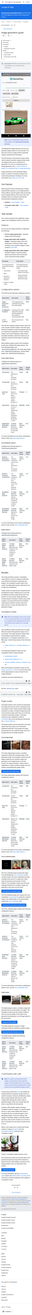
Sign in (28, 2)
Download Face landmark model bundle (14, 905)
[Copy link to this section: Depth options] (12, 530)
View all (3, 1275)
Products (9, 21)
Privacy (8, 1307)
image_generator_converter (9, 670)
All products (4, 1300)
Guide (22, 202)
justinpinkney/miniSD (11, 656)
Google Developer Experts (8, 1222)
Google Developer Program (8, 1217)
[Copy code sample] (29, 681)
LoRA (18, 1092)
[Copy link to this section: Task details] (14, 214)
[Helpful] (12, 25)
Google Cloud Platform (7, 1294)
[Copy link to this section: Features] (10, 225)
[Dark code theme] (26, 681)
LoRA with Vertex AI (8, 1170)
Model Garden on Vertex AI (20, 1175)
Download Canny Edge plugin (11, 771)
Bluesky (3, 1238)
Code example (15, 202)
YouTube (3, 1249)
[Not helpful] (14, 25)
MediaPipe (25, 21)
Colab (6, 207)
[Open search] (24, 2)
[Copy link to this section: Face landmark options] (17, 443)
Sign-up (9, 15)
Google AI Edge (7, 7)
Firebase (3, 1262)
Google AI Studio (5, 1264)
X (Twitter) (4, 1246)
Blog (2, 1235)
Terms (3, 1307)
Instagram (4, 1241)
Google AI (3, 1297)
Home (2, 21)
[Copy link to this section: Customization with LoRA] (22, 1074)
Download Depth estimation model (13, 1032)
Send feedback (7, 29)
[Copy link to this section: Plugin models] (14, 701)
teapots (16, 1129)
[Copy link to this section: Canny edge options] (15, 358)
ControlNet (14, 247)
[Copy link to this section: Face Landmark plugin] (17, 857)
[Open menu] (2, 2)
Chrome (3, 1259)
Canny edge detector (18, 438)
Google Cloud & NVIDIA (7, 1228)
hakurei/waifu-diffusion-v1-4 (13, 659)
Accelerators (4, 1225)
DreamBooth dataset (7, 1131)
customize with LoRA (17, 178)
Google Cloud (4, 1270)
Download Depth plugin (9, 1022)
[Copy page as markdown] (8, 35)
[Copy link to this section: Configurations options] (21, 290)
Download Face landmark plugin (12, 891)
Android (3, 1256)
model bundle (13, 897)
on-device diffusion (9, 721)
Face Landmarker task (21, 525)
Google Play (4, 1273)
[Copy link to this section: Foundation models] (18, 612)
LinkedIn (3, 1243)
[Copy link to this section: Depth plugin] (11, 992)
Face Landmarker (19, 875)
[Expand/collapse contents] (11, 40)
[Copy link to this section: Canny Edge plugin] (14, 737)
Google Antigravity (6, 1267)
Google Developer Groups (8, 1220)
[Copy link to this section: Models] (10, 573)
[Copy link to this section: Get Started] (14, 185)
